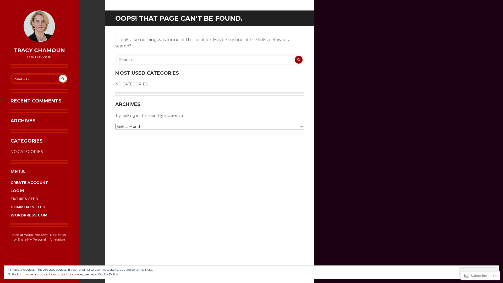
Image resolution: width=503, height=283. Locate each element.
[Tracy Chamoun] (39, 26)
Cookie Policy (108, 274)
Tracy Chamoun (39, 50)
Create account (29, 182)
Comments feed (28, 207)
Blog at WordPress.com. (30, 235)
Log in (17, 190)
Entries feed (24, 199)
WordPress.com (28, 215)
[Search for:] (39, 78)
